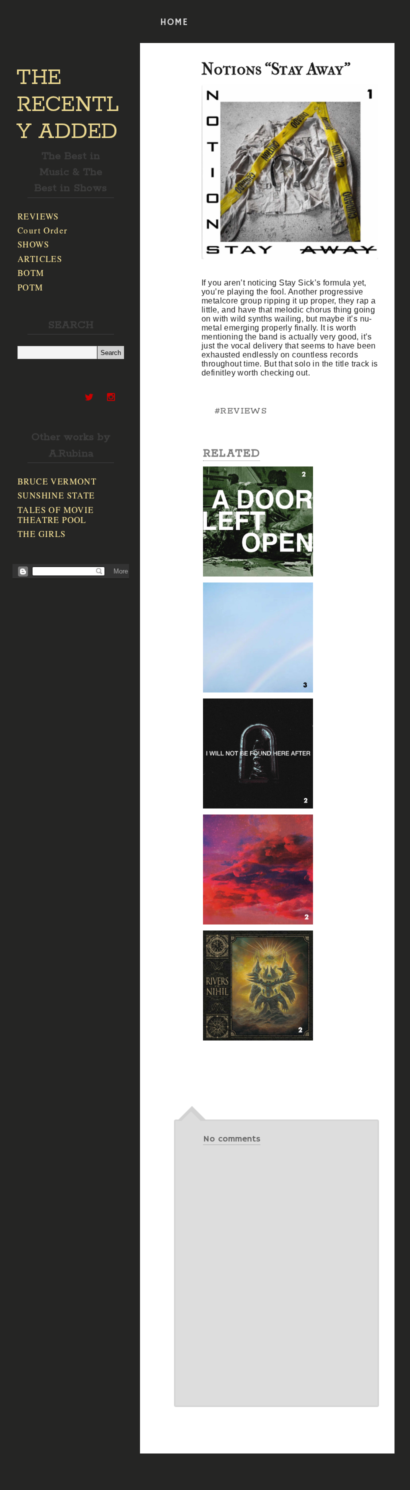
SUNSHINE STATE (56, 495)
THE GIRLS (42, 534)
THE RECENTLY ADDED (67, 105)
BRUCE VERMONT (57, 481)
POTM (31, 287)
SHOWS (33, 244)
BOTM (31, 272)
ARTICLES (40, 258)
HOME (174, 22)
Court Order (43, 230)
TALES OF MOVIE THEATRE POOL (56, 515)
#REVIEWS (240, 411)
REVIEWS (38, 216)
